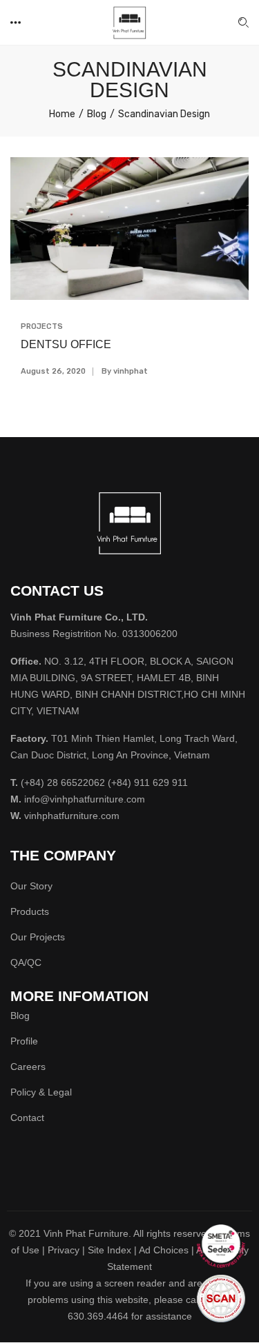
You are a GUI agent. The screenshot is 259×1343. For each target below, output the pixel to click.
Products (29, 911)
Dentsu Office (66, 344)
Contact (27, 1117)
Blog (20, 1015)
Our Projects (37, 936)
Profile (24, 1041)
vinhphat (130, 371)
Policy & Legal (41, 1092)
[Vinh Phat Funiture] (130, 22)
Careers (28, 1066)
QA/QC (25, 962)
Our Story (31, 885)
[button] (16, 22)
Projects (42, 326)
